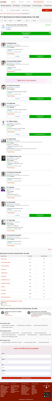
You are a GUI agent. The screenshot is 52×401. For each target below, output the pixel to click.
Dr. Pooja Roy (10, 187)
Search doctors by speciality (14, 390)
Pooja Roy (3, 286)
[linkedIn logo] (49, 386)
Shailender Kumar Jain (5, 279)
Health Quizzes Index (25, 389)
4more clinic (9, 209)
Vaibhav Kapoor (4, 272)
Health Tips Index (24, 386)
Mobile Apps (34, 389)
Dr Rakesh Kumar (11, 43)
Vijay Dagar (3, 293)
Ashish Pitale (3, 276)
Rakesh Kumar (4, 258)
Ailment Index (23, 392)
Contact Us (34, 386)
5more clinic (9, 92)
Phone (3, 359)
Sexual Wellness (3, 390)
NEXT (49, 249)
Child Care (2, 395)
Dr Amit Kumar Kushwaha (14, 172)
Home (1, 13)
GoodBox (2, 396)
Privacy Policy (34, 391)
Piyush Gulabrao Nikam (5, 262)
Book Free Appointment (38, 1)
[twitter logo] (46, 386)
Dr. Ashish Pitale (11, 139)
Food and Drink (3, 392)
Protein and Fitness (4, 388)
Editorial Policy (34, 392)
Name (3, 353)
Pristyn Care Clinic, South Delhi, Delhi (16, 25)
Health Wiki (23, 385)
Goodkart (2, 385)
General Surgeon (9, 13)
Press (33, 394)
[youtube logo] (46, 388)
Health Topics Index (24, 390)
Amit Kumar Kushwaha (5, 283)
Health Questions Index (25, 388)
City (2, 364)
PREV (3, 249)
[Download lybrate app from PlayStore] (47, 394)
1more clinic (9, 50)
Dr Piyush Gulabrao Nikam (14, 61)
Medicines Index (24, 391)
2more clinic (9, 110)
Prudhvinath (3, 269)
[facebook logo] (44, 386)
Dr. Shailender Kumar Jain (14, 156)
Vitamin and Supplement (5, 386)
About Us (33, 385)
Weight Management (4, 391)
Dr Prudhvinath (11, 103)
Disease (3, 370)
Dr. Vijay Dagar (11, 220)
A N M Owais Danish (5, 265)
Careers (33, 388)
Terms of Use (34, 390)
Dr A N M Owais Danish (13, 85)
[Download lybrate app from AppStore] (47, 397)
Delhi (4, 13)
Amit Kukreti (3, 290)
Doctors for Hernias (17, 13)
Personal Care (3, 394)
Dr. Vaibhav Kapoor (12, 121)
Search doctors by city (15, 385)
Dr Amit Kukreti (11, 202)
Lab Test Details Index (25, 394)
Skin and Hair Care (4, 389)
